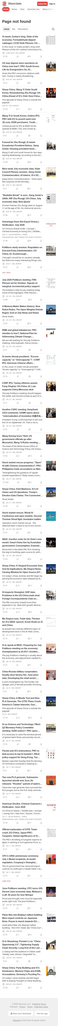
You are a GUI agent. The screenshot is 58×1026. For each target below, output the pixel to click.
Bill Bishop (20, 53)
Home (5, 9)
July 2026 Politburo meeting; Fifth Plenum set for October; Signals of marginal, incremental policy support (21, 283)
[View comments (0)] (17, 56)
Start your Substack (22, 1013)
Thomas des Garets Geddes (29, 237)
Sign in (52, 4)
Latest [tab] (6, 29)
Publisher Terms (39, 1004)
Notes (14, 9)
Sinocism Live (33, 9)
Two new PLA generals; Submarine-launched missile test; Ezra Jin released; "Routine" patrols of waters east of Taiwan (21, 780)
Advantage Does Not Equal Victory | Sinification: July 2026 (20, 223)
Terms (30, 1007)
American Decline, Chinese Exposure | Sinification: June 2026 (21, 805)
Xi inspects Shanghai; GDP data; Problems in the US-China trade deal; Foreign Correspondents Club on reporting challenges (21, 595)
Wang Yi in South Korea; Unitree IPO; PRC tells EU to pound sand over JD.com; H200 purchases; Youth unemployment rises (21, 119)
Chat (22, 9)
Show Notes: (8, 316)
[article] (29, 46)
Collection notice (41, 1007)
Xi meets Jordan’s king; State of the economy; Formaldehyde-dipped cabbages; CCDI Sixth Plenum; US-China (20, 40)
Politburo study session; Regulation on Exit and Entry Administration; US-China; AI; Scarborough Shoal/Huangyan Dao (22, 251)
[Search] (53, 29)
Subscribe (42, 4)
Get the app (42, 1013)
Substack (17, 1020)
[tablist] (16, 29)
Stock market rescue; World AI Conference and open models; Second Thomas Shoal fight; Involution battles (22, 516)
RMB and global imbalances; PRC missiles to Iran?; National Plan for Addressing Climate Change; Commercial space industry (19, 333)
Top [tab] (13, 29)
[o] (51, 93)
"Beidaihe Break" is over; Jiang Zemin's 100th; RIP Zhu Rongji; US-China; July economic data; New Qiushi (22, 198)
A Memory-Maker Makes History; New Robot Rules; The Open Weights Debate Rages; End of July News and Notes (22, 309)
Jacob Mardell (15, 234)
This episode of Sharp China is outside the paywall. (21, 101)
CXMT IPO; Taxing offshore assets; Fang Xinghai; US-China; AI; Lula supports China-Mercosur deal (20, 386)
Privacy (22, 1007)
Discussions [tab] (23, 29)
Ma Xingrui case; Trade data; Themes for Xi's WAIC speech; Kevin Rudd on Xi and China (22, 622)
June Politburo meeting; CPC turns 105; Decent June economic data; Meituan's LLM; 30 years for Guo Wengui (22, 891)
